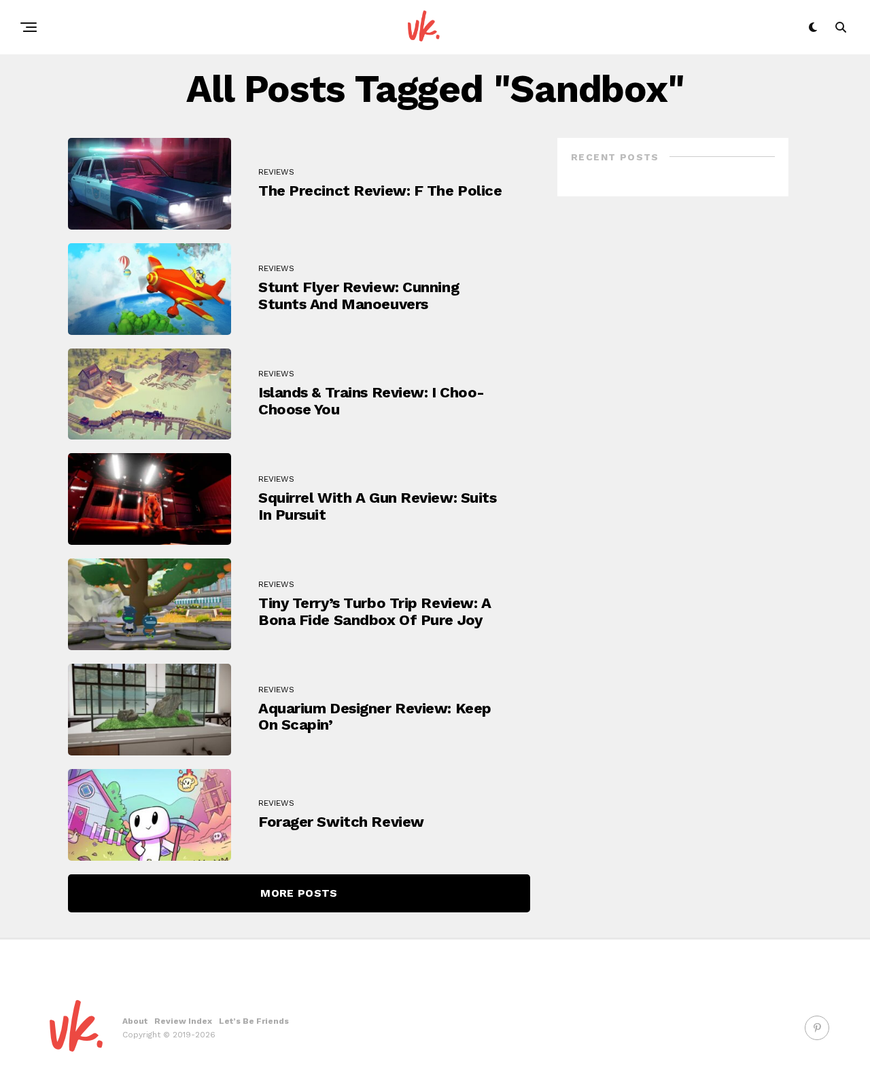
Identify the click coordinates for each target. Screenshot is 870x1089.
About (134, 1021)
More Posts (298, 893)
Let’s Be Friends (254, 1021)
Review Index (183, 1021)
